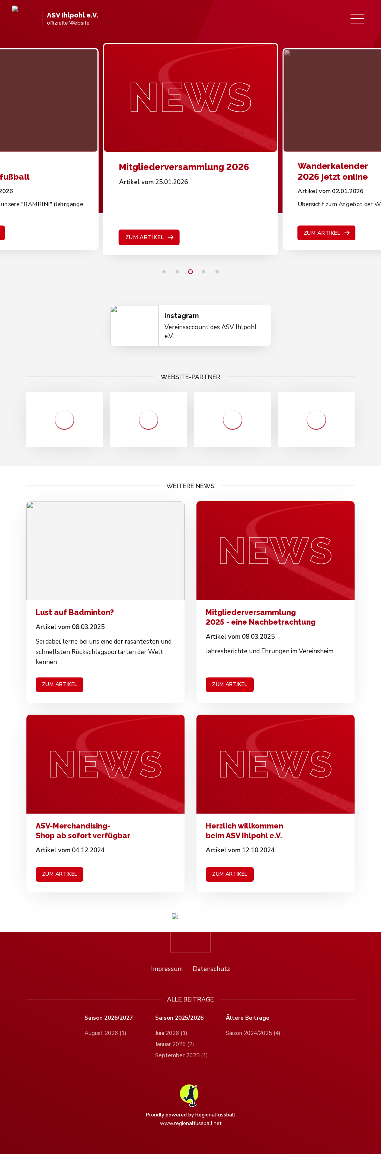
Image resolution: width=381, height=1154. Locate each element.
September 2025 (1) (181, 1055)
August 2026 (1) (105, 1033)
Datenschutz (211, 969)
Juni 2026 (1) (171, 1033)
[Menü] (357, 18)
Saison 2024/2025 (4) (253, 1033)
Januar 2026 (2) (174, 1044)
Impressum (167, 969)
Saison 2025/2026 (179, 1018)
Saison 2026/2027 (108, 1018)
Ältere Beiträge (247, 1018)
